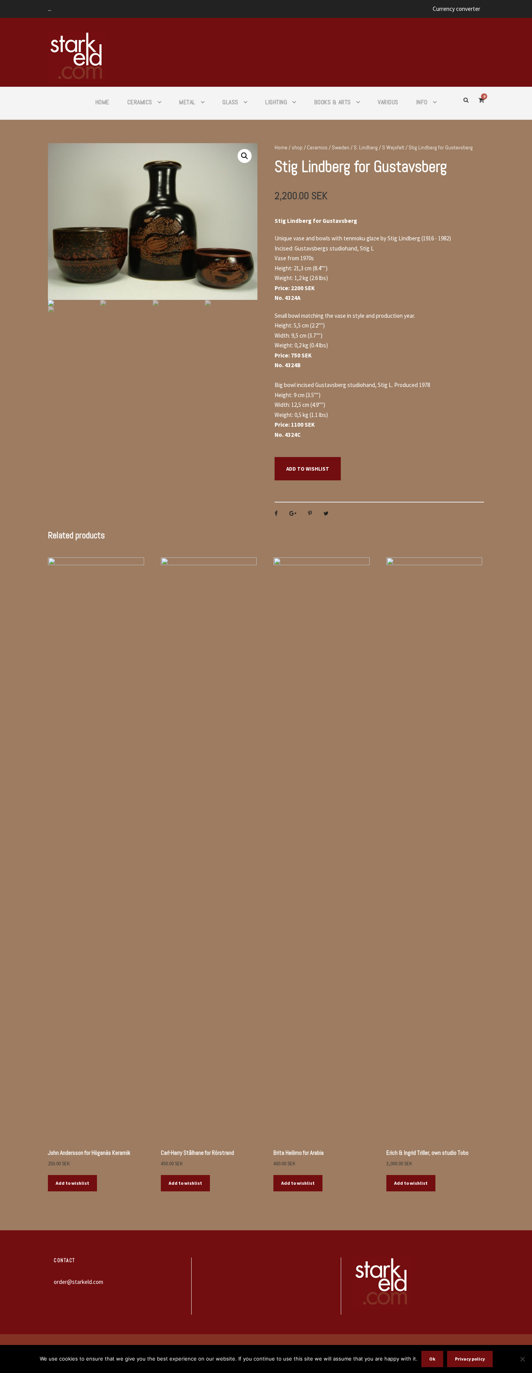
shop (297, 147)
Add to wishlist (307, 469)
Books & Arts (332, 102)
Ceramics (139, 102)
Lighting (276, 102)
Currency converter (456, 8)
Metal (187, 102)
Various (388, 102)
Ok (432, 1359)
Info (422, 102)
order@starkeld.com (78, 1281)
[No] (522, 1359)
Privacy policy (470, 1359)
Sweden (340, 147)
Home (102, 102)
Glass (230, 102)
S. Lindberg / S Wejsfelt (379, 147)
